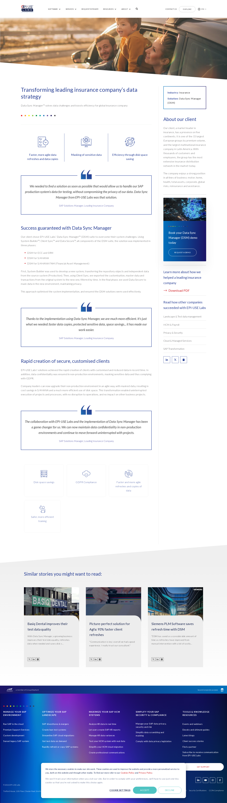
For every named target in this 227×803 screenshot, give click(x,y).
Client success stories (193, 741)
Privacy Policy (145, 772)
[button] (200, 9)
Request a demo (182, 252)
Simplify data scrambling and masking (150, 734)
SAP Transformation (173, 348)
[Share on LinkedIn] (166, 359)
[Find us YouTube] (205, 780)
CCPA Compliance (216, 790)
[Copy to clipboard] (38, 659)
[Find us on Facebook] (220, 780)
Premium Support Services (16, 729)
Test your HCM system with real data (107, 741)
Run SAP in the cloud (13, 724)
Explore (187, 9)
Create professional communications (107, 752)
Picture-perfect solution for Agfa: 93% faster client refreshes (109, 629)
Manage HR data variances (102, 735)
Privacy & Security (173, 332)
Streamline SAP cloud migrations (58, 735)
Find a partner (189, 747)
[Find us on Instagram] (212, 780)
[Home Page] (27, 9)
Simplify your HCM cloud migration (106, 747)
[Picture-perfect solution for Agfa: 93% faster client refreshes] (113, 606)
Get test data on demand (54, 741)
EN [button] (203, 9)
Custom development (13, 735)
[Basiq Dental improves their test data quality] (51, 606)
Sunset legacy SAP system (16, 741)
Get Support (203, 767)
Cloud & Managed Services (177, 340)
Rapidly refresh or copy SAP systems (60, 747)
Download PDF (179, 290)
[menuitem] (54, 9)
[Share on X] (175, 359)
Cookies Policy (127, 772)
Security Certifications (197, 790)
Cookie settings (119, 790)
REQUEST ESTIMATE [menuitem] (90, 9)
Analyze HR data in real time (102, 724)
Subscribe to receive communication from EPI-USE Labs (200, 754)
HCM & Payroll (171, 324)
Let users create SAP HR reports (104, 729)
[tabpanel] (86, 197)
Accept (144, 790)
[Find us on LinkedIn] (198, 780)
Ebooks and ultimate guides (196, 729)
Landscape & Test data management (182, 316)
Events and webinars (193, 724)
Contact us (171, 9)
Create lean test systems (54, 729)
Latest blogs (188, 735)
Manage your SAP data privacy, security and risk (151, 725)
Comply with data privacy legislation (153, 741)
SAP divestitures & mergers (55, 724)
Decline (169, 790)
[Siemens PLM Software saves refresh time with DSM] (175, 606)
